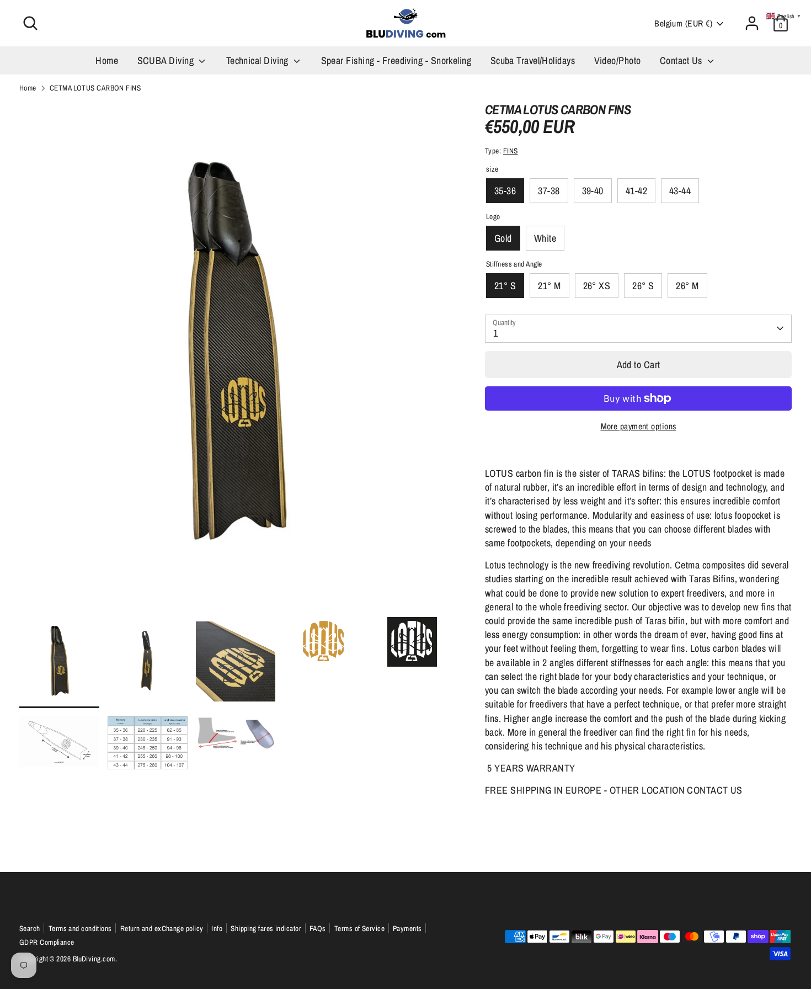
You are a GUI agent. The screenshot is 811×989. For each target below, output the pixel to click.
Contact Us (682, 60)
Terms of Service (359, 928)
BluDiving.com (94, 959)
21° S (505, 286)
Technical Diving (258, 60)
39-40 (593, 191)
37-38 (548, 191)
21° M (549, 286)
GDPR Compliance (46, 942)
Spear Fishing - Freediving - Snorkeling (396, 60)
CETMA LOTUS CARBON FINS (95, 88)
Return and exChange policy (162, 928)
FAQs (318, 928)
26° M (687, 286)
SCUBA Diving (166, 60)
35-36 (505, 191)
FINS (510, 151)
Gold (503, 238)
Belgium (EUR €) (683, 23)
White (545, 238)
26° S (643, 286)
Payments (407, 928)
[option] (235, 358)
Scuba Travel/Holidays (532, 60)
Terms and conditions (80, 928)
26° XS (597, 286)
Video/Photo (617, 60)
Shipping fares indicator (266, 928)
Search (29, 928)
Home (106, 60)
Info (216, 928)
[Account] (752, 23)
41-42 (636, 191)
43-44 (680, 191)
